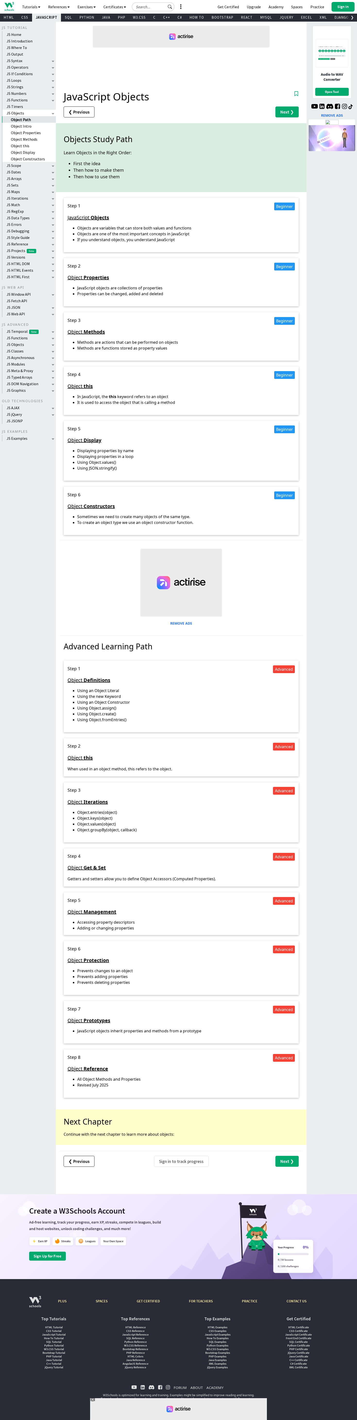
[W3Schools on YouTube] (314, 107)
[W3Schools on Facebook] (337, 107)
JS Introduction (20, 41)
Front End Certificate (298, 1338)
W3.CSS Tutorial (54, 1349)
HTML (9, 17)
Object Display (23, 152)
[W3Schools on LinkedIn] (322, 107)
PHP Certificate (298, 1349)
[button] (170, 7)
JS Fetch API (17, 300)
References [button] (58, 6)
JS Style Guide (18, 237)
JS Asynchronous (20, 357)
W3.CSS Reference (135, 1345)
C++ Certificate (298, 1360)
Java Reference (135, 1360)
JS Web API (16, 313)
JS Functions (17, 100)
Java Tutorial (54, 1360)
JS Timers (15, 106)
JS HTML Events (20, 270)
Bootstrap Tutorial (53, 1353)
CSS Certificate (298, 1331)
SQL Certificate (298, 1342)
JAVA (106, 17)
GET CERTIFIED (148, 1301)
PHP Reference (135, 1353)
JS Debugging (18, 231)
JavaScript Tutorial (54, 1334)
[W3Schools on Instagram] (344, 107)
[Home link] (9, 6)
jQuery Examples (217, 1367)
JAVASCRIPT (46, 17)
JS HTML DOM (18, 263)
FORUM (180, 1387)
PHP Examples (217, 1356)
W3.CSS (139, 17)
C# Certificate (298, 1363)
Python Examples (217, 1345)
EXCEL (306, 17)
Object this (20, 145)
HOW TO (196, 17)
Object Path (21, 119)
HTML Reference (135, 1327)
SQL (68, 17)
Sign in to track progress (181, 1161)
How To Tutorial (54, 1338)
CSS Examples (217, 1331)
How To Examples (218, 1338)
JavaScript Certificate (298, 1334)
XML (323, 17)
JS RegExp (15, 211)
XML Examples (217, 1363)
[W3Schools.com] (35, 1304)
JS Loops (14, 80)
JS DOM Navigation (22, 383)
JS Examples (17, 438)
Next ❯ (287, 112)
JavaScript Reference (135, 1334)
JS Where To (17, 47)
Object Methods (24, 139)
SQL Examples (217, 1342)
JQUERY (286, 17)
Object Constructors (28, 158)
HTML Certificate (298, 1327)
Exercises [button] (85, 6)
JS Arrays (14, 178)
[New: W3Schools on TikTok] (350, 107)
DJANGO (341, 17)
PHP (121, 17)
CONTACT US (296, 1301)
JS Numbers (16, 93)
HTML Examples (217, 1327)
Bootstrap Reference (135, 1349)
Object (88, 277)
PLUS (62, 1301)
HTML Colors (135, 1356)
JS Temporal (22, 331)
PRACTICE (249, 1301)
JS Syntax (14, 60)
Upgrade (254, 6)
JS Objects (15, 113)
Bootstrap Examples (217, 1353)
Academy (276, 6)
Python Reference (135, 1342)
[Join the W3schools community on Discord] (329, 107)
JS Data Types (18, 217)
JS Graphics (16, 390)
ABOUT (196, 1387)
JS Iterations (17, 198)
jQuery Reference (135, 1367)
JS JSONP (15, 420)
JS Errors (14, 224)
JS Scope (14, 165)
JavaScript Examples (217, 1334)
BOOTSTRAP (222, 17)
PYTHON (86, 17)
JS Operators (17, 67)
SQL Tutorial (53, 1342)
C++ (166, 17)
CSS (24, 17)
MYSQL (266, 17)
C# (180, 17)
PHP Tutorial (54, 1356)
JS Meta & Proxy (20, 370)
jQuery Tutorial (54, 1367)
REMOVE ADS (181, 623)
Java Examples (217, 1360)
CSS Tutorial (53, 1331)
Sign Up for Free (47, 1256)
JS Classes (15, 351)
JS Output (15, 54)
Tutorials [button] (30, 6)
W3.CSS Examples (217, 1349)
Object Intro (21, 126)
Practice (317, 6)
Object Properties (26, 132)
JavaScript (88, 217)
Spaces (297, 6)
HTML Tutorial (54, 1327)
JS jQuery (14, 414)
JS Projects (20, 250)
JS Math (13, 204)
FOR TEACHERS (201, 1301)
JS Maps (13, 191)
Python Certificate (298, 1345)
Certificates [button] (113, 6)
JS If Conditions (20, 73)
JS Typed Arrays (19, 377)
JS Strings (15, 86)
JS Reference (17, 244)
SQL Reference (135, 1338)
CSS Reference (135, 1331)
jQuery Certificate (298, 1353)
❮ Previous (79, 112)
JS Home (14, 34)
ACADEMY (214, 1387)
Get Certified (228, 6)
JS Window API (19, 294)
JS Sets (12, 185)
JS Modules (16, 364)
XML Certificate (298, 1367)
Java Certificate (298, 1356)
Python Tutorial (54, 1345)
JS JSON (13, 307)
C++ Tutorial (53, 1363)
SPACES (102, 1301)
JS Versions (16, 257)
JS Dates (14, 172)
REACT (247, 17)
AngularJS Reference (135, 1363)
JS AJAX (13, 407)
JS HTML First (18, 276)
